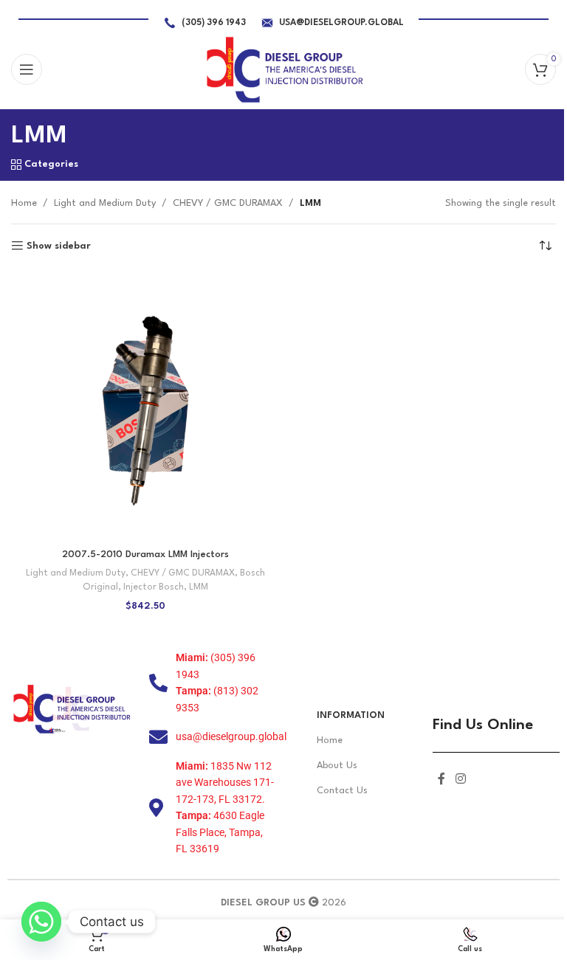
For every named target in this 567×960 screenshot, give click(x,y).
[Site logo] (284, 69)
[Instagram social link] (460, 779)
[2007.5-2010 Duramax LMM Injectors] (145, 406)
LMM (198, 587)
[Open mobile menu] (26, 69)
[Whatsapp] (41, 922)
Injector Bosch (153, 587)
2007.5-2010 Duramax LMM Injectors (145, 554)
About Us (337, 765)
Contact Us (342, 790)
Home (24, 203)
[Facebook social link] (441, 779)
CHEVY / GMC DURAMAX (228, 203)
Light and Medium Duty (105, 203)
